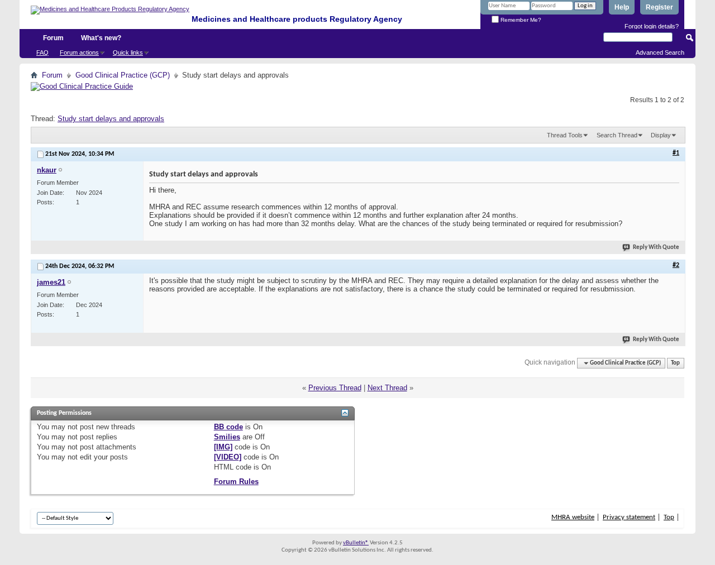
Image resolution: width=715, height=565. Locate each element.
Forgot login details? (652, 26)
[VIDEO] (227, 457)
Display (661, 135)
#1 (676, 153)
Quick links (128, 52)
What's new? (101, 38)
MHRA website (572, 517)
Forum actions (79, 52)
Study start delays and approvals (111, 118)
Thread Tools (565, 135)
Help (621, 7)
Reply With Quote (656, 248)
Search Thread (617, 135)
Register (659, 7)
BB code (228, 427)
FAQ (42, 52)
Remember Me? (520, 20)
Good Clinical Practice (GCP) (122, 75)
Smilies (227, 437)
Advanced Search (660, 52)
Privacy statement (629, 517)
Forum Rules (236, 481)
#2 (676, 265)
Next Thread (387, 388)
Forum (53, 38)
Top (675, 363)
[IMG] (223, 447)
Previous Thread (334, 388)
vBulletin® (356, 543)
